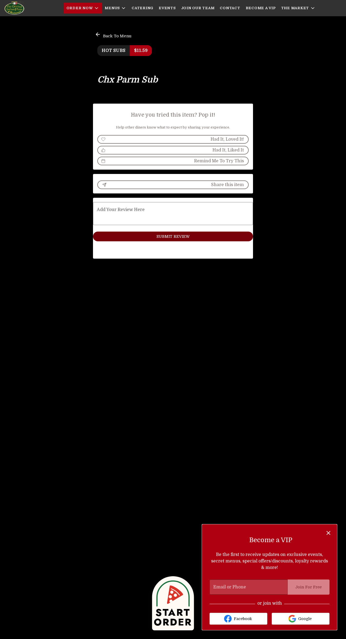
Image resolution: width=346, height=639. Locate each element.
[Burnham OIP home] (28, 8)
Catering (142, 8)
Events (167, 8)
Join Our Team (198, 8)
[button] (83, 8)
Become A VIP (261, 8)
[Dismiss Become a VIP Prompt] (328, 532)
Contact (230, 8)
